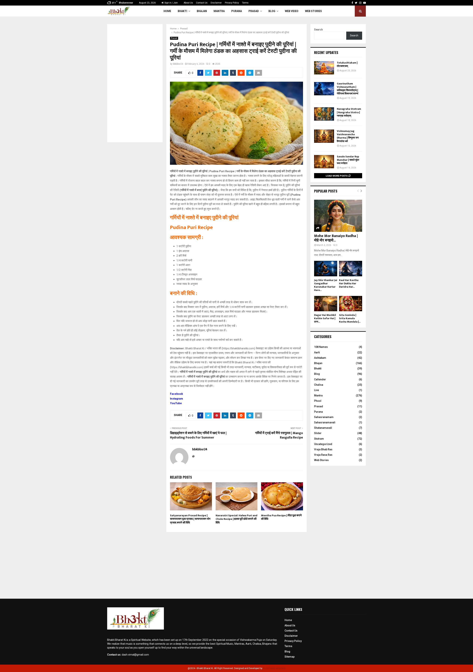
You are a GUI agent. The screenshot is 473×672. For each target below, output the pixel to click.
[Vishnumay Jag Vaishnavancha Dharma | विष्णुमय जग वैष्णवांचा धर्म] (324, 136)
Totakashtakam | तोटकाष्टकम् (347, 64)
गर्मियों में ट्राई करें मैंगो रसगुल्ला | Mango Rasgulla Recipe (279, 435)
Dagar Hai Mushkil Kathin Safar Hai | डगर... (325, 318)
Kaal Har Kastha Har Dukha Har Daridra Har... (348, 283)
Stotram (319, 438)
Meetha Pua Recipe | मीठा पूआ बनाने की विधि (281, 517)
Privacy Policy (232, 2)
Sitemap (290, 656)
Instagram (176, 398)
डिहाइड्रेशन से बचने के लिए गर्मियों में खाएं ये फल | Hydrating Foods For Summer (198, 435)
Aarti (317, 352)
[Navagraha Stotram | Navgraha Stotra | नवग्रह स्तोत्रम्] (324, 114)
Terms (245, 2)
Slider (317, 433)
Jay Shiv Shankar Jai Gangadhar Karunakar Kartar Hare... (325, 285)
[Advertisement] (135, 83)
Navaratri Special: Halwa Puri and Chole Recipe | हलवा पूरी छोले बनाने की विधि (236, 519)
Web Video (291, 11)
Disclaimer (216, 2)
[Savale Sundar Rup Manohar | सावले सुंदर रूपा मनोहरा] (324, 161)
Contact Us (201, 2)
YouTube (176, 403)
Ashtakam (320, 357)
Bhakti (182, 11)
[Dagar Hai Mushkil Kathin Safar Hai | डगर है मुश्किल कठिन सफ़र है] (325, 303)
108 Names (321, 346)
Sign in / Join (171, 2)
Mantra (219, 11)
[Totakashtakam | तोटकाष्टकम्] (324, 67)
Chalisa (318, 384)
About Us (188, 2)
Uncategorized (323, 444)
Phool (317, 400)
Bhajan (202, 11)
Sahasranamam (324, 417)
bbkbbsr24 (178, 64)
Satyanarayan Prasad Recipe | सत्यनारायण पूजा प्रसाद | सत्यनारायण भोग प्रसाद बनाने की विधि (190, 519)
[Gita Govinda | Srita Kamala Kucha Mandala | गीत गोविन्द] (350, 303)
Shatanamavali (323, 427)
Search (318, 29)
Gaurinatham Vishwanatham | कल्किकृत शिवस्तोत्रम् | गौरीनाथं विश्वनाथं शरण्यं (347, 88)
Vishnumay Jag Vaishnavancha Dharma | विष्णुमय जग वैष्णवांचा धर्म (348, 136)
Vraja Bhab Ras (323, 449)
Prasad (254, 11)
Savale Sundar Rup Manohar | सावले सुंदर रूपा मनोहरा (348, 159)
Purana (236, 11)
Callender (320, 379)
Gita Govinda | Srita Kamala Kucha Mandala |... (349, 318)
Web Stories (313, 11)
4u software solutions (274, 668)
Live (316, 390)
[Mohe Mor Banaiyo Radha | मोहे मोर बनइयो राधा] (338, 216)
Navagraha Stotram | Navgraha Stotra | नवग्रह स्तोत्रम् (349, 112)
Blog (271, 11)
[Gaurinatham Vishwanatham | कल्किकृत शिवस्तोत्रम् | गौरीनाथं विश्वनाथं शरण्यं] (324, 88)
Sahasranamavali (324, 422)
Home (167, 11)
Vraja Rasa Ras (323, 454)
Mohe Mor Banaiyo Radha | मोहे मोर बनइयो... (336, 238)
